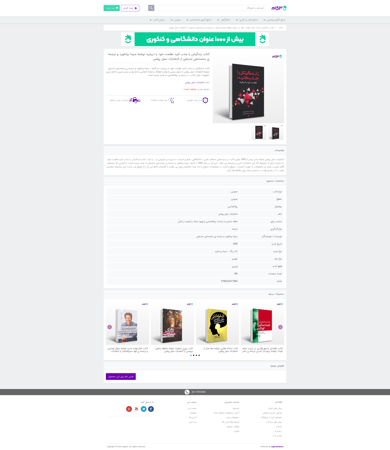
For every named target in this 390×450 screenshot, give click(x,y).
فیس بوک (151, 409)
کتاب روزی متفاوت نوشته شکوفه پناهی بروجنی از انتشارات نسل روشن (174, 350)
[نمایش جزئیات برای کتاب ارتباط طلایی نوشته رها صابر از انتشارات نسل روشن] (217, 323)
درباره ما (278, 431)
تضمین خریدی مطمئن (272, 412)
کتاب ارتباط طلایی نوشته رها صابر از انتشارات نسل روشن (221, 350)
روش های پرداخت (274, 422)
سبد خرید (193, 422)
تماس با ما (277, 435)
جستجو (236, 408)
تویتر (144, 409)
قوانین (236, 431)
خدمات (279, 426)
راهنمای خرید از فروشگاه (271, 417)
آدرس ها (193, 417)
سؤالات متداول (233, 426)
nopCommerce (277, 446)
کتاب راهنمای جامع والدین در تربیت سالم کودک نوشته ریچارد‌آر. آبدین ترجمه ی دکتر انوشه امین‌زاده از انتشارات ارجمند (263, 350)
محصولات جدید (232, 417)
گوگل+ (129, 409)
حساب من (192, 408)
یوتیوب (136, 409)
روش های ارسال (275, 408)
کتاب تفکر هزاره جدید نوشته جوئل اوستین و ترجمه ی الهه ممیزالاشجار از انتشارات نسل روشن (127, 350)
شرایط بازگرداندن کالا (230, 422)
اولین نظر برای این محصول (120, 376)
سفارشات (193, 412)
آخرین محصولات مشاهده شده (226, 412)
